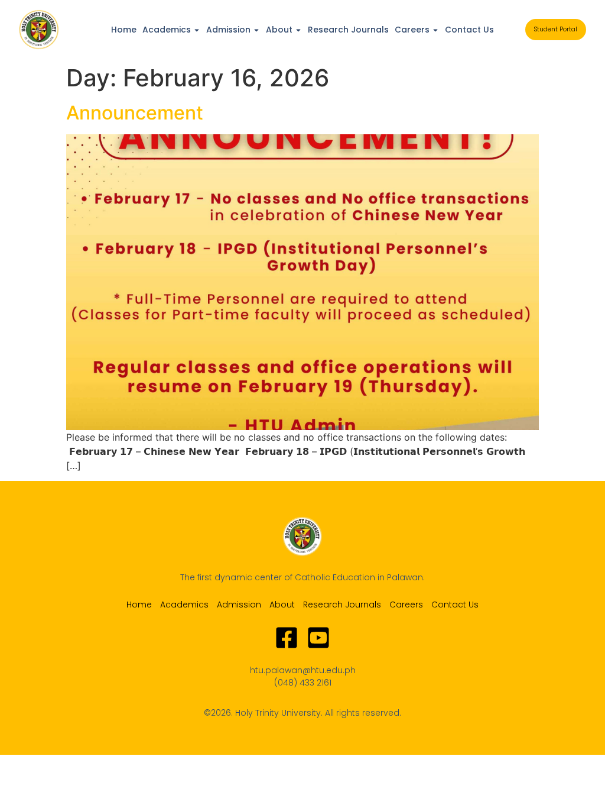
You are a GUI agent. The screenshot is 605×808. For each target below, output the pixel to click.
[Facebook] (286, 637)
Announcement (134, 112)
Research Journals (348, 29)
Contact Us (469, 29)
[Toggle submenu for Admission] (255, 29)
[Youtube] (318, 637)
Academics (166, 29)
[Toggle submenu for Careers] (434, 29)
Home (123, 29)
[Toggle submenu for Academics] (195, 29)
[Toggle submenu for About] (297, 29)
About (279, 29)
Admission (228, 29)
